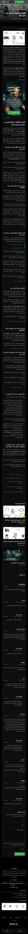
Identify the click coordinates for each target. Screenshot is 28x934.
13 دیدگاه (14, 18)
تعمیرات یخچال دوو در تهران (16, 387)
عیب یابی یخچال (11, 138)
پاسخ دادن (6, 586)
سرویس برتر (22, 174)
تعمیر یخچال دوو (12, 172)
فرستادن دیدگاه (19, 854)
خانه (25, 917)
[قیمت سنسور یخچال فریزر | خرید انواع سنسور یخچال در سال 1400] (14, 512)
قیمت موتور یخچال (18, 281)
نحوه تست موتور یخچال (17, 248)
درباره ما (14, 920)
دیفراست (12, 357)
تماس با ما (4, 917)
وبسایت (22, 849)
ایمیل (22, 825)
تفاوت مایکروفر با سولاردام (16, 474)
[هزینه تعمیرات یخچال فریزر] (14, 554)
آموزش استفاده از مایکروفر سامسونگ (13, 478)
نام (23, 820)
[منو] (25, 2)
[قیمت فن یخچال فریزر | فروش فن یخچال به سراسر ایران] (14, 533)
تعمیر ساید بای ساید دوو (17, 348)
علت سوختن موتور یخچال (17, 244)
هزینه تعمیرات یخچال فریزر (18, 563)
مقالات (10, 917)
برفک (7, 359)
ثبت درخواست (20, 2)
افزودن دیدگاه (20, 830)
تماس (8, 345)
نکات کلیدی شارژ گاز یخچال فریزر (15, 321)
